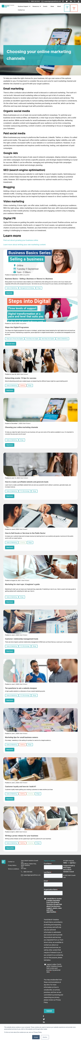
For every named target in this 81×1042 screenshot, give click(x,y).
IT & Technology (24, 491)
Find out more (10, 343)
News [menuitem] (52, 6)
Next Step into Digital (48, 338)
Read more (9, 390)
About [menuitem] (59, 6)
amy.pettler (26, 275)
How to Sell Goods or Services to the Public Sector (25, 533)
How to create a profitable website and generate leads (26, 482)
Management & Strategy (27, 288)
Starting (22, 385)
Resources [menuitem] (36, 6)
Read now (9, 293)
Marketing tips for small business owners (21, 737)
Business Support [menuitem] (23, 6)
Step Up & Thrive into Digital (15, 338)
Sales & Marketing (12, 288)
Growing (22, 542)
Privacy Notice (12, 865)
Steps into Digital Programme (17, 327)
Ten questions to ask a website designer (21, 688)
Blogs (39, 288)
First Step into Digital (32, 338)
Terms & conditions (13, 869)
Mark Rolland (24, 374)
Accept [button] (36, 1037)
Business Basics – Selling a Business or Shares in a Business (29, 279)
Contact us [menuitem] (21, 10)
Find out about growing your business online (20, 240)
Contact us (11, 861)
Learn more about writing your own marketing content (24, 244)
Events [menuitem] (45, 6)
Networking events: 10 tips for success (20, 378)
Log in (67, 7)
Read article (10, 848)
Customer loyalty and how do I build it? (20, 786)
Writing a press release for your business (21, 836)
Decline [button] (45, 1037)
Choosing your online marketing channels (21, 427)
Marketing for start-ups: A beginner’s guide (22, 584)
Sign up (74, 8)
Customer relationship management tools (21, 639)
